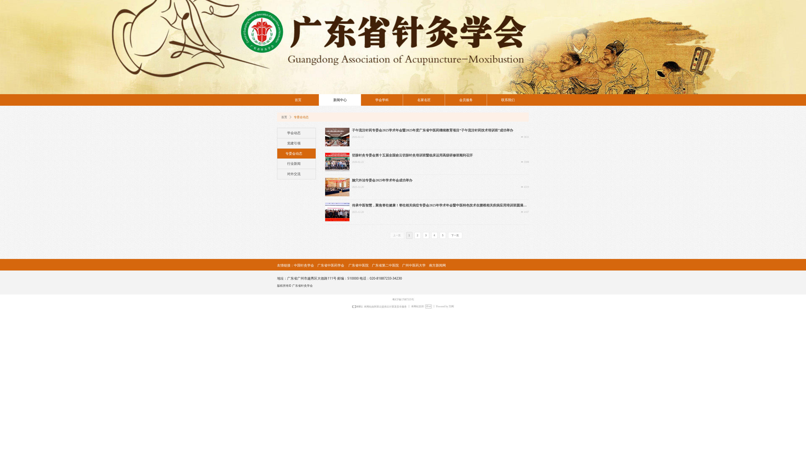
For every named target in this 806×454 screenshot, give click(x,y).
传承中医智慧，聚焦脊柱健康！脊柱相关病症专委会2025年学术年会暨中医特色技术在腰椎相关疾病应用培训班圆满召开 (439, 205)
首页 (284, 117)
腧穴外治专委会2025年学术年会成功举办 (382, 180)
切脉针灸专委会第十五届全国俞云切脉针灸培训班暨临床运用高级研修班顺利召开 (412, 155)
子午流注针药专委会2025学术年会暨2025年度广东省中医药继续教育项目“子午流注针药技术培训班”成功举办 (432, 130)
